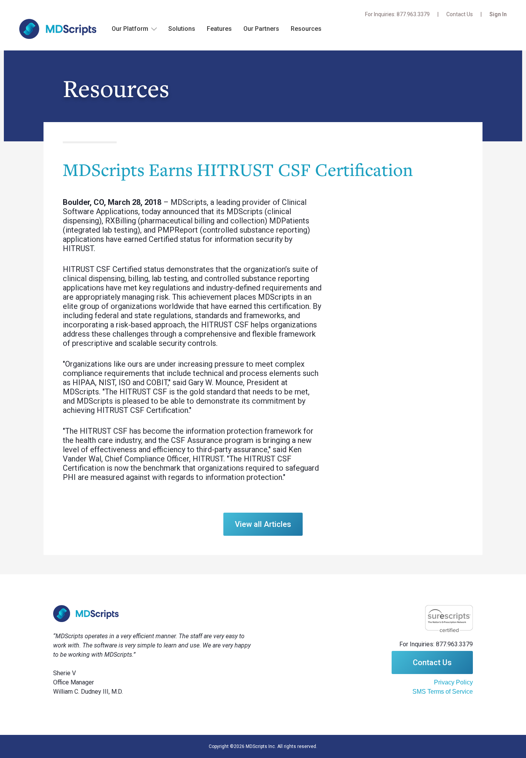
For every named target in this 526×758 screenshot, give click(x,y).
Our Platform (130, 28)
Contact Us (459, 14)
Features (219, 28)
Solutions (181, 28)
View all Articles (263, 524)
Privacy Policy (453, 682)
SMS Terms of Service (442, 691)
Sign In (498, 14)
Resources (306, 28)
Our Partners (261, 28)
